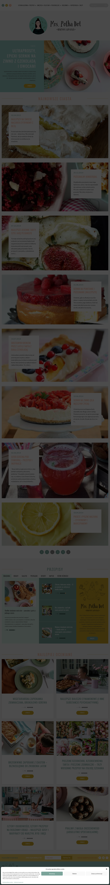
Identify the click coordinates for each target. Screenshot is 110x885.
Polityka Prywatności (18, 882)
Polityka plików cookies (8, 882)
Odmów (74, 873)
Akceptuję (52, 873)
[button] (106, 869)
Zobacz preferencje (96, 873)
